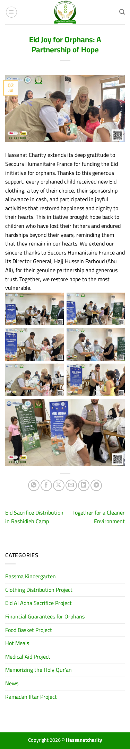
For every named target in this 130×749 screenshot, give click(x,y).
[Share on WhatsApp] (34, 485)
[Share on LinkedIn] (83, 485)
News (11, 683)
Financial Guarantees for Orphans (45, 616)
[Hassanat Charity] (65, 12)
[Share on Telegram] (96, 485)
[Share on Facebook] (46, 485)
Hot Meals (17, 643)
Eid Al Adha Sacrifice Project (38, 603)
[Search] (122, 12)
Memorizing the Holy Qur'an (38, 670)
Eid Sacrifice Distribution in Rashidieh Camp (34, 517)
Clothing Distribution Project (38, 590)
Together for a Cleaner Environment (98, 517)
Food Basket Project (28, 630)
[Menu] (11, 12)
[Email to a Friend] (71, 485)
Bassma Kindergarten (30, 576)
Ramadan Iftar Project (31, 697)
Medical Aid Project (27, 656)
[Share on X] (58, 485)
